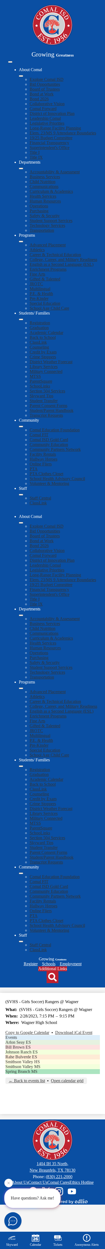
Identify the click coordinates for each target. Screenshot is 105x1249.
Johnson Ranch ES (21, 1052)
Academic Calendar (46, 332)
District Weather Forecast (51, 361)
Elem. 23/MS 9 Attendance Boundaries (63, 133)
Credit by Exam (43, 352)
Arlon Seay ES (18, 1042)
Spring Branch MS (21, 1071)
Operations (39, 206)
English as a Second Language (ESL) (61, 264)
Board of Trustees (45, 89)
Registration (40, 322)
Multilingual (40, 288)
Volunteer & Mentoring (49, 483)
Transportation (42, 230)
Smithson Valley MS (22, 1066)
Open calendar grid (67, 1080)
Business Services (45, 176)
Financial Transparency (49, 142)
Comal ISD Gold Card (49, 439)
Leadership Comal (45, 118)
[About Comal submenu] (21, 76)
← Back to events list (27, 1080)
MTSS (35, 376)
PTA (34, 469)
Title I (35, 152)
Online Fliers (41, 464)
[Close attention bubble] (8, 1183)
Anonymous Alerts (87, 1245)
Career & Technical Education (55, 254)
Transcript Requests (46, 415)
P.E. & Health (41, 293)
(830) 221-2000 (59, 1176)
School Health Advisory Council (57, 478)
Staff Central (40, 498)
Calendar (35, 1245)
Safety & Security (45, 215)
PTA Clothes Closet (46, 473)
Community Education (49, 444)
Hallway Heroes (43, 459)
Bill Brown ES (18, 1047)
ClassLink (38, 342)
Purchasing (39, 211)
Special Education (45, 303)
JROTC (36, 284)
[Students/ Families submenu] (21, 319)
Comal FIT (39, 434)
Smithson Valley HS (22, 1061)
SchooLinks (40, 386)
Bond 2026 (39, 99)
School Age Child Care (49, 308)
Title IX (36, 157)
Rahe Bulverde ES (21, 1057)
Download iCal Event (73, 1032)
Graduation (39, 327)
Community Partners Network (55, 449)
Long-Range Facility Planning (55, 128)
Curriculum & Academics (51, 191)
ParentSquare (41, 381)
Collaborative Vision (47, 103)
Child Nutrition (42, 181)
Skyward (12, 1245)
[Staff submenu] (21, 494)
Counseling (39, 347)
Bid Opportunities (45, 84)
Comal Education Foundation (55, 430)
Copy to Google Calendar (27, 1032)
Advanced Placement (48, 245)
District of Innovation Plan (52, 113)
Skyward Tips (41, 396)
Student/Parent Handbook (52, 410)
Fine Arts (37, 274)
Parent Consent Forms (48, 405)
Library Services (44, 366)
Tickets (57, 1245)
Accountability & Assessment (55, 172)
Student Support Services (51, 220)
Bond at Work (42, 94)
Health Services (43, 196)
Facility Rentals (43, 454)
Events (11, 1037)
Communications (44, 186)
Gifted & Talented (45, 279)
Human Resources (45, 201)
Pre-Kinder (39, 298)
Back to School (43, 337)
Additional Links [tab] (52, 968)
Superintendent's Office (49, 147)
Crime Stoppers (43, 357)
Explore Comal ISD (47, 79)
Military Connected (46, 371)
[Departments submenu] (21, 168)
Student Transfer (44, 400)
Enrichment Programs (48, 269)
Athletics (37, 249)
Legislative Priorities (47, 123)
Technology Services (47, 225)
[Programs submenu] (21, 241)
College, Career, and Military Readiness (63, 259)
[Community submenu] (21, 426)
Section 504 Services (47, 391)
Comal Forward (43, 108)
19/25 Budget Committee (51, 138)
